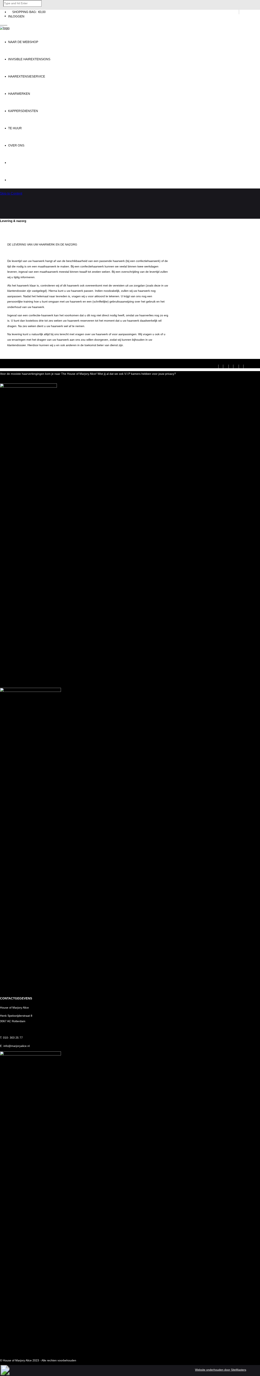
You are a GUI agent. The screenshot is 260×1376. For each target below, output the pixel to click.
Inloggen (16, 16)
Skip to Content (11, 193)
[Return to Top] (5, 1374)
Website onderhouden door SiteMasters (220, 1369)
